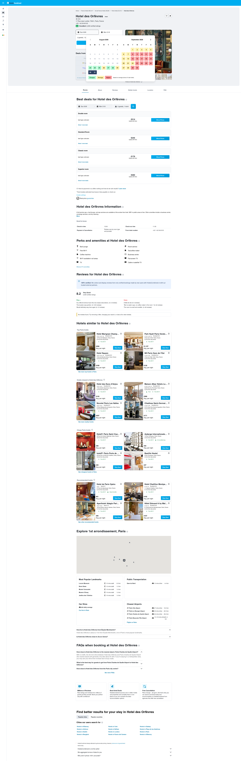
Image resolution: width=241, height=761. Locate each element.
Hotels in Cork (112, 726)
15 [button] (117, 59)
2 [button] (90, 54)
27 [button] (108, 68)
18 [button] (99, 63)
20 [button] (108, 63)
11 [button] (99, 59)
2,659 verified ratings (93, 26)
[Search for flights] (3, 9)
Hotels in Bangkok (83, 734)
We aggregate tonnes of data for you (90, 752)
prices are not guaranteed (118, 743)
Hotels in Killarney (83, 726)
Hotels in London (114, 732)
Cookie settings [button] (81, 195)
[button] (3, 3)
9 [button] (90, 59)
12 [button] (104, 59)
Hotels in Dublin (82, 732)
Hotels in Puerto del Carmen (117, 734)
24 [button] (95, 68)
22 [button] (117, 63)
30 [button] (90, 72)
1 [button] (117, 50)
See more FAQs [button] (109, 673)
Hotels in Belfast (113, 729)
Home (77, 10)
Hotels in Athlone (82, 729)
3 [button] (94, 54)
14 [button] (113, 59)
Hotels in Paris (144, 732)
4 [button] (99, 54)
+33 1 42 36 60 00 (82, 23)
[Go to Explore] (3, 24)
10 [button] (95, 59)
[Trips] (3, 30)
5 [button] (103, 54)
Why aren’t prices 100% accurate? (89, 756)
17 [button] (95, 63)
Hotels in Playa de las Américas (150, 729)
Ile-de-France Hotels (100, 10)
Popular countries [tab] (96, 717)
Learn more (122, 188)
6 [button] (108, 54)
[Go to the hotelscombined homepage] (14, 3)
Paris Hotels (115, 10)
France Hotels (84, 10)
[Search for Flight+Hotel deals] (3, 20)
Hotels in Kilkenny (146, 734)
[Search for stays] (3, 13)
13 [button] (108, 59)
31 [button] (95, 72)
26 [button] (104, 68)
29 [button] (117, 68)
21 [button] (113, 63)
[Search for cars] (3, 16)
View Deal (118, 348)
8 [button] (117, 54)
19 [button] (104, 63)
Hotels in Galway (145, 726)
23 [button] (90, 68)
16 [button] (90, 63)
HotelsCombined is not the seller (88, 749)
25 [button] (99, 68)
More (78, 216)
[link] (87, 372)
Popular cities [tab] (82, 717)
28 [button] (113, 68)
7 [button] (112, 54)
